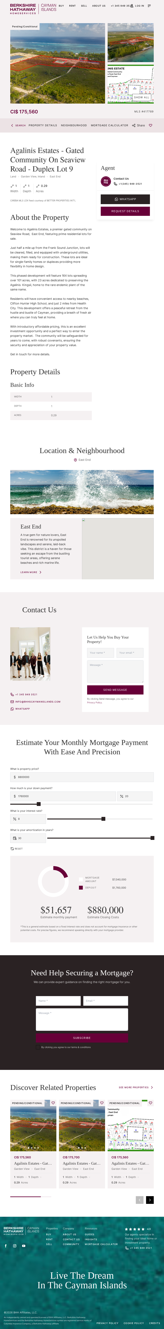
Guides (89, 1234)
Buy (61, 5)
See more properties (134, 1087)
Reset (19, 848)
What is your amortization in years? (31, 830)
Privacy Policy (94, 702)
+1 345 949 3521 (122, 5)
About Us (69, 1234)
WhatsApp (22, 708)
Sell (84, 5)
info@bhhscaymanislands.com (38, 701)
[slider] (39, 804)
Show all (141, 97)
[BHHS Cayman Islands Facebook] (6, 1246)
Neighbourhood (74, 125)
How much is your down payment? (31, 788)
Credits (154, 1323)
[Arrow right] (150, 1200)
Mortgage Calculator (109, 125)
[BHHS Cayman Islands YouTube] (24, 1246)
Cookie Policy (134, 1323)
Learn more (28, 572)
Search (20, 125)
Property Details (43, 125)
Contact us (71, 1239)
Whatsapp (128, 199)
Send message (115, 690)
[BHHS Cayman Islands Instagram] (15, 1246)
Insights (91, 1239)
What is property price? (24, 768)
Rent (72, 5)
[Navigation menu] (149, 6)
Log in (139, 5)
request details (125, 211)
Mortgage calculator (101, 1244)
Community (71, 1244)
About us (99, 5)
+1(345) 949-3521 (130, 183)
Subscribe (82, 1038)
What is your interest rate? (26, 810)
